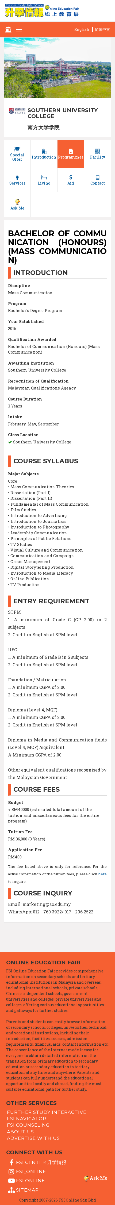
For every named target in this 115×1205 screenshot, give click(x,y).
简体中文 (102, 29)
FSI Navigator (26, 1118)
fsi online (30, 1180)
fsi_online (31, 1171)
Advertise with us (33, 1138)
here (102, 874)
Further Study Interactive (46, 1112)
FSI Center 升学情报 (41, 1162)
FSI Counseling (28, 1125)
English (81, 29)
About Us (20, 1131)
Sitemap (27, 1189)
